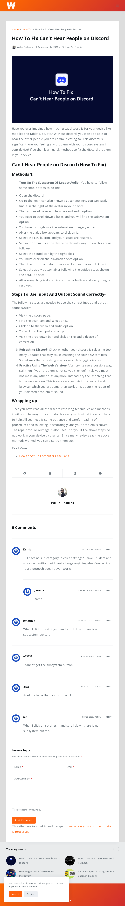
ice (25, 717)
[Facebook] (24, 473)
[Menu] (117, 5)
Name (18, 766)
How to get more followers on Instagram (36, 873)
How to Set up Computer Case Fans (44, 456)
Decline (30, 894)
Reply (108, 549)
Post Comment (23, 820)
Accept (15, 894)
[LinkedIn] (75, 473)
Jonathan (29, 620)
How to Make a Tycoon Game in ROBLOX (96, 860)
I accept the (28, 809)
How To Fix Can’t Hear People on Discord (38, 860)
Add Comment (23, 778)
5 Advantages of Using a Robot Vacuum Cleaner (96, 873)
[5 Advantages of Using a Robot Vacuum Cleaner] (70, 874)
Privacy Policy (34, 809)
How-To (69, 47)
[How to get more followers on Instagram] (11, 874)
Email (70, 766)
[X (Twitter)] (49, 473)
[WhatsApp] (100, 473)
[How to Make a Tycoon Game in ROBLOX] (70, 861)
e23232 (27, 656)
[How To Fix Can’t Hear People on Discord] (11, 861)
